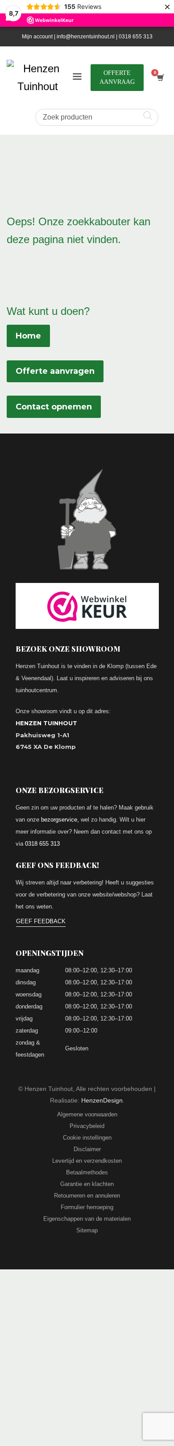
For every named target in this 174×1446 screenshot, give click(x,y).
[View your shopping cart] (160, 78)
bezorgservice (59, 819)
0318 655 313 (136, 36)
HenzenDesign (102, 1100)
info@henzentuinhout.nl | (88, 36)
